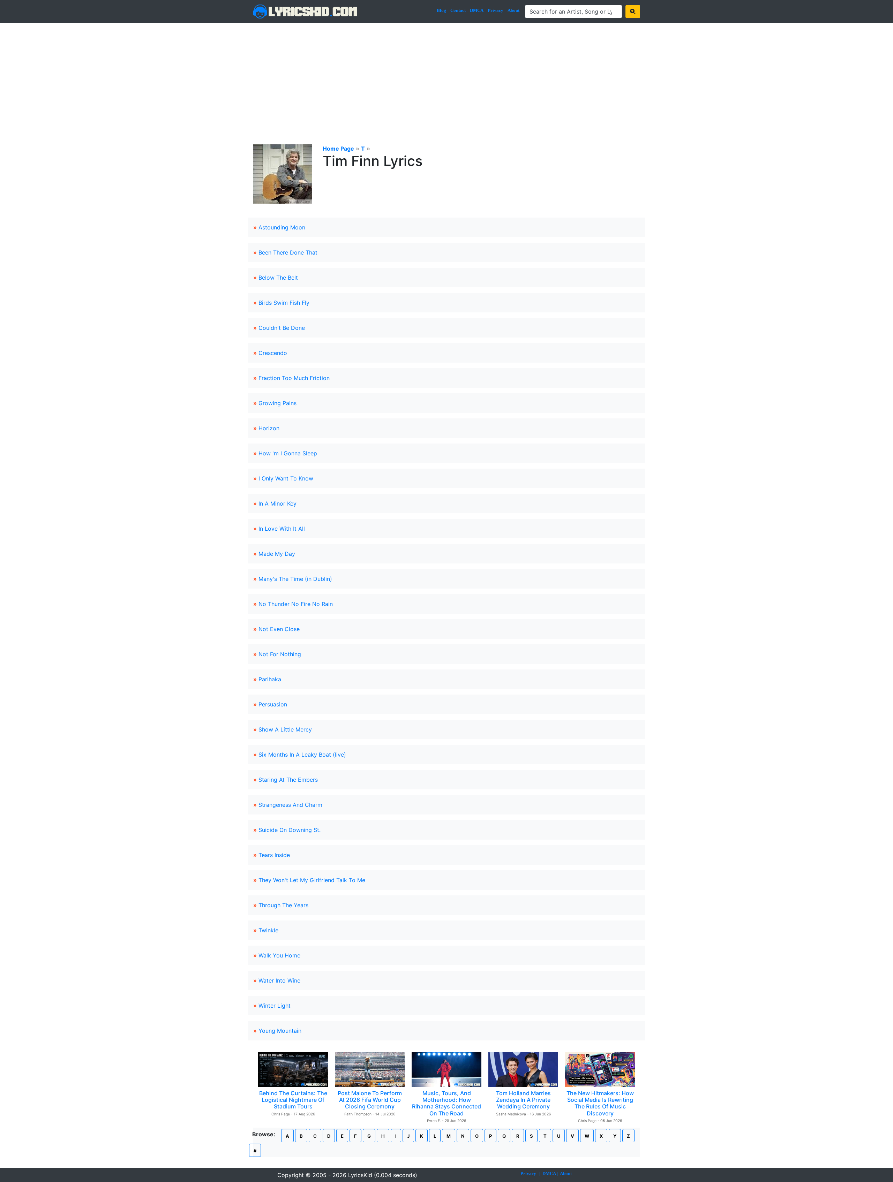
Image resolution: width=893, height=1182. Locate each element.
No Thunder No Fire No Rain (295, 603)
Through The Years (283, 905)
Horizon (268, 428)
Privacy (495, 10)
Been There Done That (287, 252)
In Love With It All (281, 528)
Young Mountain (279, 1030)
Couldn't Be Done (281, 327)
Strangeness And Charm (290, 804)
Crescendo (272, 352)
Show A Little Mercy (285, 729)
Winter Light (274, 1005)
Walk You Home (279, 955)
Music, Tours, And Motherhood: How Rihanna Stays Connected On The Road (446, 1103)
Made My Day (276, 553)
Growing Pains (277, 403)
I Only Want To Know (285, 478)
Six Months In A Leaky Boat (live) (302, 754)
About (513, 10)
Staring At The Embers (288, 779)
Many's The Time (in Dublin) (295, 578)
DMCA (476, 10)
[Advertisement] (446, 75)
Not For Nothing (279, 654)
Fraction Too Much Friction (294, 377)
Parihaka (269, 679)
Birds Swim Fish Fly (283, 302)
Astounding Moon (281, 227)
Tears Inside (274, 854)
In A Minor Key (277, 503)
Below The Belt (278, 277)
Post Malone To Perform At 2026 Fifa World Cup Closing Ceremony (370, 1100)
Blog (441, 10)
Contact (458, 10)
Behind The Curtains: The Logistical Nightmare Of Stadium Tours (293, 1100)
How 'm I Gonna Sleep (287, 453)
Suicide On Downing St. (289, 829)
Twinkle (268, 930)
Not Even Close (279, 629)
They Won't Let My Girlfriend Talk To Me (311, 880)
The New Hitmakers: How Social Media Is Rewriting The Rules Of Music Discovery (600, 1103)
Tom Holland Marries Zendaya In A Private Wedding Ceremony (523, 1100)
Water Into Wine (279, 980)
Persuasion (272, 704)
